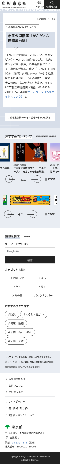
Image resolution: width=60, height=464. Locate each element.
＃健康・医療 (16, 323)
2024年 (24, 362)
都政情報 (23, 357)
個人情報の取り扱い (19, 408)
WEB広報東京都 (42, 357)
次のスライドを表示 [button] (36, 179)
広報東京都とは (17, 379)
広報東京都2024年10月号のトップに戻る (30, 117)
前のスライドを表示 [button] (10, 179)
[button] (52, 4)
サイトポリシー (16, 401)
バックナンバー (12, 362)
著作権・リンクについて (21, 415)
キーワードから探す (17, 244)
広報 (31, 357)
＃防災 (12, 314)
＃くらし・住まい (33, 314)
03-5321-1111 (20, 442)
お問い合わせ (16, 385)
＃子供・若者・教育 (20, 332)
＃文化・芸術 (16, 341)
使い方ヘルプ (16, 392)
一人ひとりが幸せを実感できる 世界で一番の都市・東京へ (42, 170)
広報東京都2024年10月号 (22, 27)
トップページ (11, 357)
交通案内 (14, 437)
